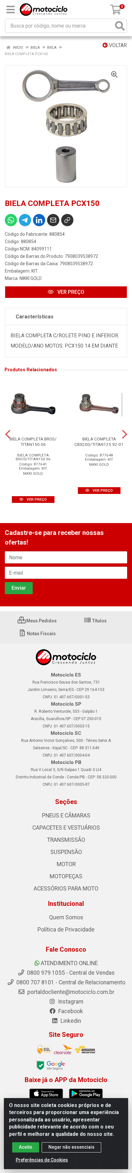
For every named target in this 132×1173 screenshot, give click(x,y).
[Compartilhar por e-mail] (53, 220)
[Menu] (10, 9)
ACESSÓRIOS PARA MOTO (66, 888)
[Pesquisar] (120, 25)
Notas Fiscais (41, 633)
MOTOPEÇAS (66, 876)
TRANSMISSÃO (66, 840)
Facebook (70, 1011)
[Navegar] (7, 434)
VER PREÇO (70, 292)
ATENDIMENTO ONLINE (69, 963)
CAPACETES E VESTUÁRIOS (66, 827)
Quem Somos (66, 917)
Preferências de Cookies (42, 1159)
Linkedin (70, 1021)
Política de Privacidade (66, 929)
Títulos (99, 620)
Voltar (117, 45)
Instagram (70, 1001)
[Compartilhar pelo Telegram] (25, 220)
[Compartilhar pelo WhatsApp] (11, 220)
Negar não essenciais (71, 1147)
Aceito (25, 1147)
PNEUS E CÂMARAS (66, 815)
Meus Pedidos (41, 620)
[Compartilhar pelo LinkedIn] (39, 220)
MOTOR (66, 864)
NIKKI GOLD (31, 278)
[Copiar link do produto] (67, 220)
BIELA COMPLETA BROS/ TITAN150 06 (33, 441)
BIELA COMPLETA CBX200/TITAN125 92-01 (99, 441)
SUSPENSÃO (66, 852)
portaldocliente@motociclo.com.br (70, 992)
